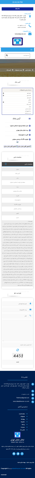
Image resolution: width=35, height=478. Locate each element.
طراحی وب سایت (30, 462)
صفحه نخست (22, 414)
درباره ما (23, 427)
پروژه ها (23, 419)
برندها (23, 424)
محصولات (23, 416)
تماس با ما (22, 430)
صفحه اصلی (28, 70)
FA (19, 9)
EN (16, 9)
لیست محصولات (18, 70)
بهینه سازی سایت (21, 462)
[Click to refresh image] (18, 349)
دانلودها (23, 422)
